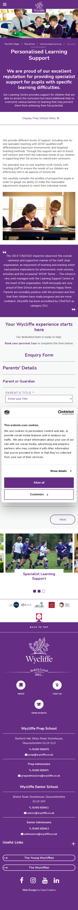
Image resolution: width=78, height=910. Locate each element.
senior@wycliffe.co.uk (40, 813)
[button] (3, 4)
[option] (39, 23)
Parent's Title (19, 393)
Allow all (39, 482)
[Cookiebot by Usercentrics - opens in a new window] (58, 412)
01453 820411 (40, 807)
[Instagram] (33, 878)
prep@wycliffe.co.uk (40, 754)
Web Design (29, 890)
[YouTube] (44, 878)
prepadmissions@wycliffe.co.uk (40, 775)
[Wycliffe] (39, 6)
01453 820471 (40, 770)
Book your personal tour (21, 343)
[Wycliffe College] (39, 650)
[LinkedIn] (56, 878)
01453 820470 (40, 749)
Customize (37, 494)
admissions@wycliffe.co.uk (40, 834)
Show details (58, 470)
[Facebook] (21, 878)
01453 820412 (40, 828)
